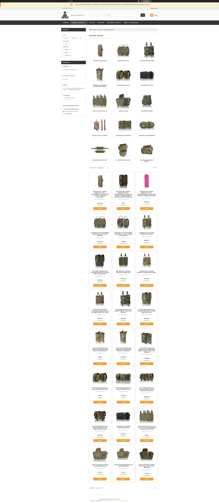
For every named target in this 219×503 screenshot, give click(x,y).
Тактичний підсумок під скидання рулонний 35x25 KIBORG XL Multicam (123, 349)
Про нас (92, 22)
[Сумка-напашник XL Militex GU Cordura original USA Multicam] (147, 453)
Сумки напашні (123, 111)
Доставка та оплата (114, 22)
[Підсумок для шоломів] (99, 149)
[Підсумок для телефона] (99, 124)
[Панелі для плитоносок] (99, 100)
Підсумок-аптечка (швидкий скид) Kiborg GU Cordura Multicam (100, 234)
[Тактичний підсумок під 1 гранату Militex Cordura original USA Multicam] (100, 415)
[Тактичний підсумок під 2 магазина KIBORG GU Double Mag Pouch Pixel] (147, 298)
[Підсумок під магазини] (147, 50)
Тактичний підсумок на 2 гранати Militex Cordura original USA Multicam (146, 389)
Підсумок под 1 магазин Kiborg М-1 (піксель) (146, 233)
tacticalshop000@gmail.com (72, 109)
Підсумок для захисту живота (147, 161)
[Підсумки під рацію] (147, 100)
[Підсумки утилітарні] (147, 74)
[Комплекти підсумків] (123, 149)
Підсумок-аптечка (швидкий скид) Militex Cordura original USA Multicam (123, 234)
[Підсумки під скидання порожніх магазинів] (99, 74)
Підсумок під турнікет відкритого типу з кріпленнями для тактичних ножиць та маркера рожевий (147, 193)
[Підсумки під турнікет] (99, 50)
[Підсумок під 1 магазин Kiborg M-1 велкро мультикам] (147, 260)
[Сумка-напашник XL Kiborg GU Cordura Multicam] (100, 453)
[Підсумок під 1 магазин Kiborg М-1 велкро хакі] (123, 260)
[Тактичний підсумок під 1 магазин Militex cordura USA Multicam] (123, 298)
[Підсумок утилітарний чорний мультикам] (123, 415)
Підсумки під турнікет (100, 60)
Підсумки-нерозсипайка (123, 135)
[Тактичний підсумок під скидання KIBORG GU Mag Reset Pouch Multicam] (100, 337)
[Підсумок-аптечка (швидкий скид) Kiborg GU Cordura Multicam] (100, 221)
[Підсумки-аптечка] (123, 50)
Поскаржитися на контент (108, 500)
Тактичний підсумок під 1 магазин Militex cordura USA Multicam (123, 311)
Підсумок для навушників (147, 135)
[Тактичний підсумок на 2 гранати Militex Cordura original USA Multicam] (147, 377)
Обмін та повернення (131, 22)
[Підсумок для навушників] (147, 124)
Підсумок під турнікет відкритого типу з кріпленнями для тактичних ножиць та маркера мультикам (100, 194)
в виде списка (157, 168)
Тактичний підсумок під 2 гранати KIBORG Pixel (123, 388)
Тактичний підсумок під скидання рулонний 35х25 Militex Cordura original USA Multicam (146, 350)
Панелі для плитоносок (99, 111)
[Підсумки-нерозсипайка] (123, 124)
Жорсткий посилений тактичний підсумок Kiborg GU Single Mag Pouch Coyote (100, 311)
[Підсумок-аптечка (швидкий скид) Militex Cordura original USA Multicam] (123, 221)
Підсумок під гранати (123, 85)
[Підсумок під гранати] (123, 74)
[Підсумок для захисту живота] (147, 149)
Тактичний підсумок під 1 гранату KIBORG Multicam (100, 388)
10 (155, 488)
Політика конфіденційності (121, 500)
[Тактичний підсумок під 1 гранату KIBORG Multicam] (100, 377)
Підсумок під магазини (147, 60)
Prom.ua (118, 499)
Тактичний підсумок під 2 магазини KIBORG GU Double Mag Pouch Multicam (100, 272)
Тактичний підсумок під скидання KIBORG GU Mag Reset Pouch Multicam (100, 349)
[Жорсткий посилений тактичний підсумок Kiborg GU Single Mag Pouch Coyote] (100, 298)
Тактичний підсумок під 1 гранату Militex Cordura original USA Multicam (100, 428)
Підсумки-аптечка (123, 60)
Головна (66, 22)
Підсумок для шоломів (99, 160)
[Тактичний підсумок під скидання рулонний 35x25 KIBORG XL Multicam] (123, 337)
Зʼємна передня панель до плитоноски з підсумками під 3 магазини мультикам (146, 428)
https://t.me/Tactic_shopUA (71, 111)
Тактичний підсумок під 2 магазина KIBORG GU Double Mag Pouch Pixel (147, 311)
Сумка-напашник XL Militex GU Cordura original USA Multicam (146, 466)
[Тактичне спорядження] (65, 18)
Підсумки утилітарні (147, 85)
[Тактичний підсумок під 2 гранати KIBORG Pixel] (123, 377)
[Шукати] (143, 15)
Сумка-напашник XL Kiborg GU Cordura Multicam (100, 465)
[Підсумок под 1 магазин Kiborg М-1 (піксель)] (147, 221)
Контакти (101, 22)
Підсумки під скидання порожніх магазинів (100, 86)
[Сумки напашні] (123, 100)
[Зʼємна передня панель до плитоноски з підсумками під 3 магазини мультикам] (147, 415)
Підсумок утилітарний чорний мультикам (123, 427)
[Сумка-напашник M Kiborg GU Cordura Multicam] (123, 453)
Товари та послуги (78, 22)
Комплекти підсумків (123, 160)
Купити (100, 208)
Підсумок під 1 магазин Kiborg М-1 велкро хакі (123, 271)
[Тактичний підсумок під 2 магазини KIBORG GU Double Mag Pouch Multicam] (100, 260)
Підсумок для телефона (99, 135)
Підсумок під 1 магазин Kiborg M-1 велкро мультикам (146, 271)
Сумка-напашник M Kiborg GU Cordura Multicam (123, 465)
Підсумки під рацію (147, 111)
